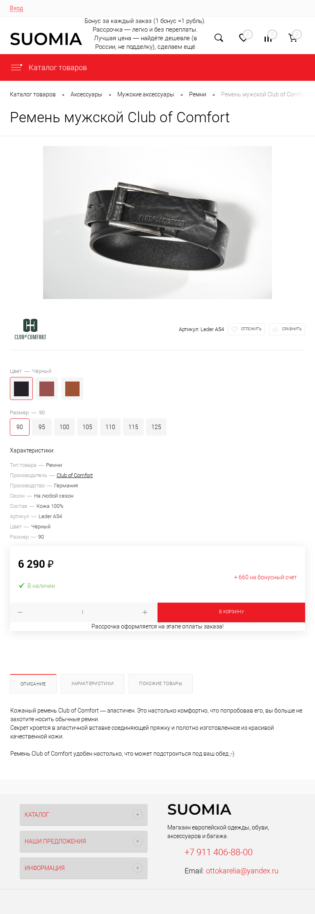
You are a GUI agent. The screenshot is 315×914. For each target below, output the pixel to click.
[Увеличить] (157, 222)
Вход (16, 8)
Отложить (251, 329)
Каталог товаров (57, 67)
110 (110, 427)
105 (87, 427)
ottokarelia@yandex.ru (242, 870)
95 (42, 427)
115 (133, 427)
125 (156, 427)
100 (64, 427)
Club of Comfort (75, 475)
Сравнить (292, 329)
